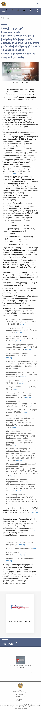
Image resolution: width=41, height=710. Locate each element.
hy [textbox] (37, 3)
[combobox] (37, 3)
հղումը (22, 324)
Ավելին (20, 629)
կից (14, 173)
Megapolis (24, 708)
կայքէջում (32, 530)
